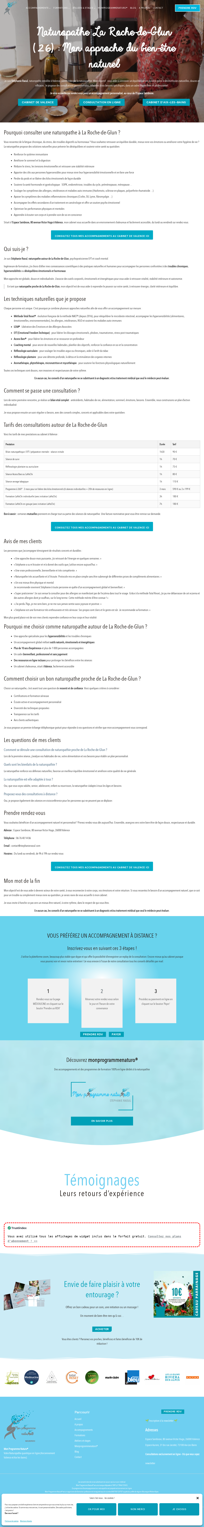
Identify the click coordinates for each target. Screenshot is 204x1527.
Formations (80, 1435)
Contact (158, 8)
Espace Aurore (152, 1445)
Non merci (138, 1509)
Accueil (78, 1419)
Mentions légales (26, 1521)
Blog (133, 8)
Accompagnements (84, 1430)
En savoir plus (102, 1121)
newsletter (150, 1463)
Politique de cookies (11, 1521)
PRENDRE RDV (187, 8)
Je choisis (179, 1509)
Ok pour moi (96, 1509)
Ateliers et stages (83, 1440)
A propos (144, 8)
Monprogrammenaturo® (112, 8)
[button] (197, 1498)
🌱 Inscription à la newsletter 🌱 (161, 1420)
